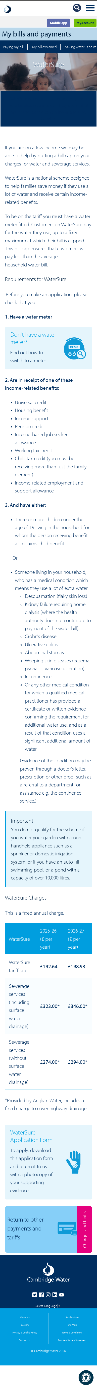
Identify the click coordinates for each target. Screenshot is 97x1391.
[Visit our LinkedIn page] (55, 1296)
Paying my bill (13, 46)
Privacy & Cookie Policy (24, 1332)
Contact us (24, 1340)
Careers (25, 1324)
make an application (50, 294)
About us (25, 1317)
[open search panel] (77, 8)
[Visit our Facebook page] (42, 1296)
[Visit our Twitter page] (35, 1296)
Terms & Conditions (72, 1332)
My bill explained (44, 46)
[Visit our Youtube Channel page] (61, 1296)
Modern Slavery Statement (72, 1340)
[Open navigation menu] (90, 8)
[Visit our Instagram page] (49, 1296)
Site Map (72, 1324)
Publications (72, 1317)
